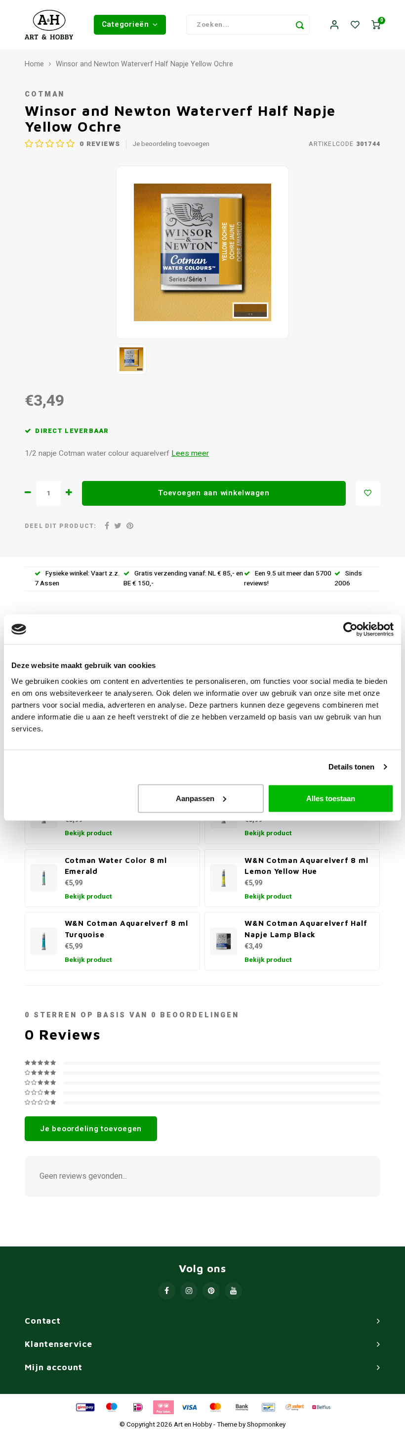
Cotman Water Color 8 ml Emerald (116, 866)
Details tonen (351, 767)
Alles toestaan (330, 798)
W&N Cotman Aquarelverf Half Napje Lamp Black (305, 928)
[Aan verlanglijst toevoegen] (368, 493)
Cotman (45, 94)
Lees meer (190, 453)
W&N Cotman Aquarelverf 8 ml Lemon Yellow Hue (306, 866)
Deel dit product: (60, 526)
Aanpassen (195, 798)
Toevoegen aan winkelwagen (214, 492)
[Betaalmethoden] (84, 1407)
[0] (375, 25)
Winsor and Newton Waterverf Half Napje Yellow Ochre (144, 64)
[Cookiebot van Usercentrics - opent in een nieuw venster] (350, 629)
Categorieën (125, 24)
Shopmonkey (266, 1425)
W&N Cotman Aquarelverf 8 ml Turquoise (127, 928)
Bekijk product (88, 833)
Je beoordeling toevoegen (170, 144)
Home (34, 64)
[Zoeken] (300, 25)
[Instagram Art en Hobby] (189, 1290)
